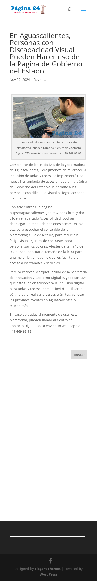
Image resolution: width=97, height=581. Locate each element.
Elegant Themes (48, 568)
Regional (40, 79)
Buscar (79, 354)
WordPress (48, 574)
